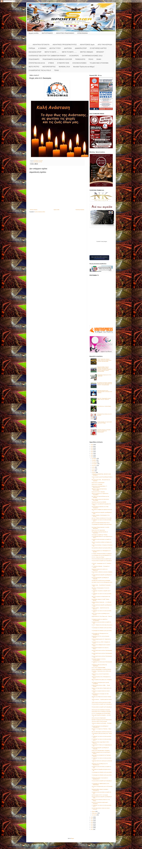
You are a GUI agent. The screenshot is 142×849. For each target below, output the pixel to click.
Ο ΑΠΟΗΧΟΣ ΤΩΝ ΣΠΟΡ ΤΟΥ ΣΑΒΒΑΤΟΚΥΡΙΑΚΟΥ (47, 55)
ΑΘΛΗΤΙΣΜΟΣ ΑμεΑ (87, 44)
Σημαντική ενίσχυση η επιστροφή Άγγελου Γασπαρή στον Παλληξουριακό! (103, 430)
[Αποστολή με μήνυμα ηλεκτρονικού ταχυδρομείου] (31, 164)
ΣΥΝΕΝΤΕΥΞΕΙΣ (63, 63)
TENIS (56, 70)
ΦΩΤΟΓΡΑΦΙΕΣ (47, 33)
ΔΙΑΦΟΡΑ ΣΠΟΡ (81, 48)
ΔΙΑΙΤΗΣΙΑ (68, 48)
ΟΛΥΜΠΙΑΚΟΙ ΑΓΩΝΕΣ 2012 (92, 55)
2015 (92, 822)
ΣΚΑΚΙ (98, 59)
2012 (92, 827)
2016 (92, 820)
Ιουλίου (93, 467)
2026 (92, 444)
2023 (92, 449)
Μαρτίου (93, 811)
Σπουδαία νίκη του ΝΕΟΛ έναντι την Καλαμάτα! (101, 580)
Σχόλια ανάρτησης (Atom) (40, 211)
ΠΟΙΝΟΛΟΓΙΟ (80, 59)
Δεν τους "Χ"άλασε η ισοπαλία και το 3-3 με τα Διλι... (102, 518)
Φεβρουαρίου (94, 813)
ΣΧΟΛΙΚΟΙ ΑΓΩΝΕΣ (79, 63)
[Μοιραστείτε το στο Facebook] (35, 164)
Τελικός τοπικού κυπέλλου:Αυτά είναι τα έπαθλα (101, 702)
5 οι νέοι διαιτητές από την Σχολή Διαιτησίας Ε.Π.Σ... (102, 555)
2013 (92, 825)
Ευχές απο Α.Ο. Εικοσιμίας (97, 484)
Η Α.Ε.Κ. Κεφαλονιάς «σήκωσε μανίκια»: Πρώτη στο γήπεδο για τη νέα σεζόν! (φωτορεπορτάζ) (104, 360)
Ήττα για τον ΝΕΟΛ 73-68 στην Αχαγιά (99, 721)
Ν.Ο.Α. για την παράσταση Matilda (98, 667)
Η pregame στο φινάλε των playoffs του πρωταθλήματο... (99, 620)
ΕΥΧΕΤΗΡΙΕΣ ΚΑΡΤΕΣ (98, 48)
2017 (92, 818)
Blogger (72, 838)
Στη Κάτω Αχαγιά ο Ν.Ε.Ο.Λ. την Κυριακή (100, 794)
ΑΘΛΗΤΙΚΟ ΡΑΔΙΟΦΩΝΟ (65, 33)
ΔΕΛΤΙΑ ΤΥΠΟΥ (55, 48)
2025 (92, 446)
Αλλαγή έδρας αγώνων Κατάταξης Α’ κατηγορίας (101, 711)
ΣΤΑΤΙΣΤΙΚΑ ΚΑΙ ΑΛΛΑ (37, 63)
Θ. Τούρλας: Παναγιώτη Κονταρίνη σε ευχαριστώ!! (102, 553)
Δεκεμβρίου (94, 458)
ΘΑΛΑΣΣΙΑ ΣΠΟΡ (35, 52)
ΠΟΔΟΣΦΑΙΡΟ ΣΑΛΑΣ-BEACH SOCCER (57, 59)
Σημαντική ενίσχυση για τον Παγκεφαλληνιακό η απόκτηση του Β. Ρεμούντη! (104, 391)
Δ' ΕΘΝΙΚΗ (42, 48)
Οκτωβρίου (94, 461)
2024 (92, 448)
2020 (92, 455)
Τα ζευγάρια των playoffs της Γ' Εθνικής (99, 534)
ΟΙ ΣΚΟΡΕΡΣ (74, 55)
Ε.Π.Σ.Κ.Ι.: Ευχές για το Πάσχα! (98, 557)
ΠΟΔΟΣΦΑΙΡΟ (34, 59)
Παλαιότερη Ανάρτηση (80, 209)
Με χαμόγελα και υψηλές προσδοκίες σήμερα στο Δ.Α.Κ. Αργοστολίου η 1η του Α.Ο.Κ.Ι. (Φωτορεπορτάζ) (104, 383)
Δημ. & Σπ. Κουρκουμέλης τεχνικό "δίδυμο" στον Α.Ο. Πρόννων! (104, 399)
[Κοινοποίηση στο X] (34, 164)
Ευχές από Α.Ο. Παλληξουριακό (98, 482)
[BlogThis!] (32, 164)
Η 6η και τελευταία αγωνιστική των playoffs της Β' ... (102, 558)
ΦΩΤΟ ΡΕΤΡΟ (34, 66)
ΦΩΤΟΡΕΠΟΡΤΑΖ (49, 66)
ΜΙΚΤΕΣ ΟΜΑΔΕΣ (86, 52)
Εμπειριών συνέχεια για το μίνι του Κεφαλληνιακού (102, 719)
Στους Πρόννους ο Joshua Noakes (104, 406)
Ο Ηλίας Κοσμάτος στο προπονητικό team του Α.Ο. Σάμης (104, 422)
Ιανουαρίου (94, 814)
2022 (92, 451)
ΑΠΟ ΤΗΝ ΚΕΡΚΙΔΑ (105, 44)
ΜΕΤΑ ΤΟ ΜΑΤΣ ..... (52, 52)
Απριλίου (94, 472)
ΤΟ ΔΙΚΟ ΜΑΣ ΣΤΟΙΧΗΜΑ (99, 63)
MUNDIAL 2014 (64, 66)
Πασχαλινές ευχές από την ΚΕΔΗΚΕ (99, 502)
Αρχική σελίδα (33, 33)
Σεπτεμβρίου (94, 463)
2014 (92, 824)
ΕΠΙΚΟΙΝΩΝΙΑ (82, 33)
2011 (92, 829)
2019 (92, 456)
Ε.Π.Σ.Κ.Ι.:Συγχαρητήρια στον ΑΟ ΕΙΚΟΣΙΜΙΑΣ (101, 713)
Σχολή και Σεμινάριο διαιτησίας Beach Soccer (101, 522)
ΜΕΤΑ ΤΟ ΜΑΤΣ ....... (69, 52)
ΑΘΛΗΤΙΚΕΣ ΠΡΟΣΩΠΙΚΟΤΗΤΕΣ (65, 44)
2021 (92, 453)
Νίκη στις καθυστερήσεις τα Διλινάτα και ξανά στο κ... (102, 731)
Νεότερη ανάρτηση (33, 209)
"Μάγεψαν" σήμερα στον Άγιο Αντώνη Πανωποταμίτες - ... (99, 489)
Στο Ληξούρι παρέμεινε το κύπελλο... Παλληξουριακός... (99, 659)
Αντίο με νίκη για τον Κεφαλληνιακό (99, 717)
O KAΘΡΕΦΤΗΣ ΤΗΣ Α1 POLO (40, 70)
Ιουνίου (93, 468)
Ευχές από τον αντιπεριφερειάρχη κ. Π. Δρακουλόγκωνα (99, 487)
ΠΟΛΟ (91, 59)
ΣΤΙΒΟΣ (51, 63)
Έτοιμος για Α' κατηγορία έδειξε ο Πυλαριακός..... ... (102, 750)
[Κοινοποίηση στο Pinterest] (37, 164)
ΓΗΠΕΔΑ (32, 48)
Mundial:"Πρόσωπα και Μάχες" (84, 66)
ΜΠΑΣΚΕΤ (100, 52)
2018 (92, 817)
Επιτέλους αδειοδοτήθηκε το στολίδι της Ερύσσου (101, 669)
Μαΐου (93, 470)
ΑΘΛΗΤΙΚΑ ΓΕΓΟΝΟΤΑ (41, 44)
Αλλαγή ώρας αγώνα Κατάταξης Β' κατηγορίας (101, 709)
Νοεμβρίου (94, 460)
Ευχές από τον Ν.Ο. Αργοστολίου (98, 530)
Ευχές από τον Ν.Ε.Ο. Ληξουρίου (98, 491)
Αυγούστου (94, 465)
